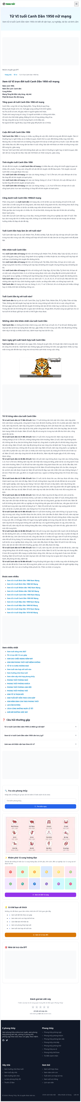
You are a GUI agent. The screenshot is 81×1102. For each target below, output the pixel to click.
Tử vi (15, 75)
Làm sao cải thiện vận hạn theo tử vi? (19, 744)
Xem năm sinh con (51, 1072)
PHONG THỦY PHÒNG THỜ (17, 691)
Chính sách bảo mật (49, 1095)
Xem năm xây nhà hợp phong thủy (21, 676)
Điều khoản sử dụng (64, 1095)
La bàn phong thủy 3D (12, 1079)
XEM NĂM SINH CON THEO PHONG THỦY (23, 701)
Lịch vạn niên (49, 1082)
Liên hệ (76, 1095)
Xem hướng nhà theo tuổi (17, 673)
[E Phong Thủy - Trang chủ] (9, 4)
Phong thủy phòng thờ (52, 1046)
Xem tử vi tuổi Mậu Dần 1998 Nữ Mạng (22, 605)
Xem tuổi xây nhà (10, 1072)
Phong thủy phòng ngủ (52, 1032)
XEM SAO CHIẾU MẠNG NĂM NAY (20, 659)
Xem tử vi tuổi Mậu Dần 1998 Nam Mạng (23, 602)
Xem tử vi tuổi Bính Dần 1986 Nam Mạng (23, 580)
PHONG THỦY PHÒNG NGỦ (17, 680)
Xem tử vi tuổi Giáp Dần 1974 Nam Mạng (23, 609)
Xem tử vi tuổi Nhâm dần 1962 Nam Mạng (23, 588)
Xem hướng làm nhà (11, 1076)
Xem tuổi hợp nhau (51, 1069)
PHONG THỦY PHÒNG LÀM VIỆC (19, 687)
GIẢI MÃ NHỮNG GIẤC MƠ (17, 712)
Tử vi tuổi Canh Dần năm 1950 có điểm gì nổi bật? (24, 727)
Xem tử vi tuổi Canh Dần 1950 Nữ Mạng (22, 598)
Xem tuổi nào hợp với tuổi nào (19, 669)
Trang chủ (8, 75)
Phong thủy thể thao (51, 1052)
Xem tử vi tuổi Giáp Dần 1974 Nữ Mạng (22, 612)
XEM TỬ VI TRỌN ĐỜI (15, 694)
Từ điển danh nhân (51, 1056)
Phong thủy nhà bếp (51, 1042)
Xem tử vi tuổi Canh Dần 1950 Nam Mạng (23, 595)
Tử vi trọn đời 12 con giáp (17, 655)
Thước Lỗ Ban (9, 1082)
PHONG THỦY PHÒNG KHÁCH (18, 684)
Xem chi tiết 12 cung (42, 895)
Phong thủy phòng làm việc (54, 1039)
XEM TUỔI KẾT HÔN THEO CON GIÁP (21, 698)
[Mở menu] (76, 4)
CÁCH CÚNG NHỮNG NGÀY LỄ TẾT (20, 708)
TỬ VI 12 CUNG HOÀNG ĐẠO (18, 666)
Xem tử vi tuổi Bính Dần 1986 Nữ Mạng (22, 584)
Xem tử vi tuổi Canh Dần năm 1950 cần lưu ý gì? (23, 735)
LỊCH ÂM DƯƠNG (13, 705)
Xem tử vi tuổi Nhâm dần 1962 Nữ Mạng (23, 591)
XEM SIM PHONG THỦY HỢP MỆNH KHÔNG (23, 662)
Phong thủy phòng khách (53, 1036)
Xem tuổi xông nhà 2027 (16, 651)
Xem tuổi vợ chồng (51, 1079)
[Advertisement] (40, 964)
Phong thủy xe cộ (50, 1049)
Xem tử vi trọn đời (41, 935)
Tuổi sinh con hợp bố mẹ (53, 1076)
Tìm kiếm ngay (42, 806)
